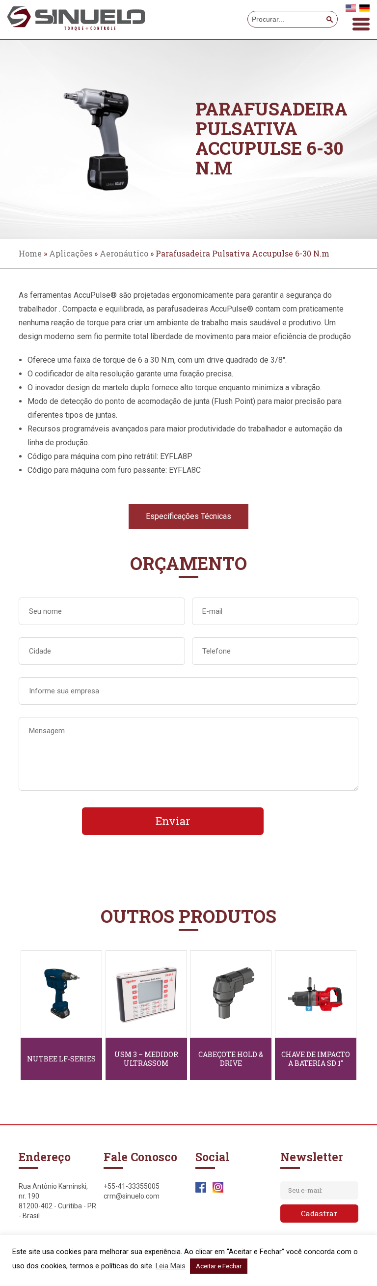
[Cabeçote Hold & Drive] (230, 994)
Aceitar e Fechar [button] (219, 1266)
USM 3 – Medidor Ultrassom (146, 1059)
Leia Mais (171, 1265)
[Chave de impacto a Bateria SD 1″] (315, 994)
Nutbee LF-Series (61, 1058)
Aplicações (70, 253)
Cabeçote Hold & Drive (230, 1059)
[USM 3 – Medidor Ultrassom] (146, 994)
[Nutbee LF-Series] (61, 994)
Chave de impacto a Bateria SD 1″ (315, 1059)
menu (361, 24)
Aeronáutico (124, 253)
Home (30, 253)
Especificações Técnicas (188, 516)
